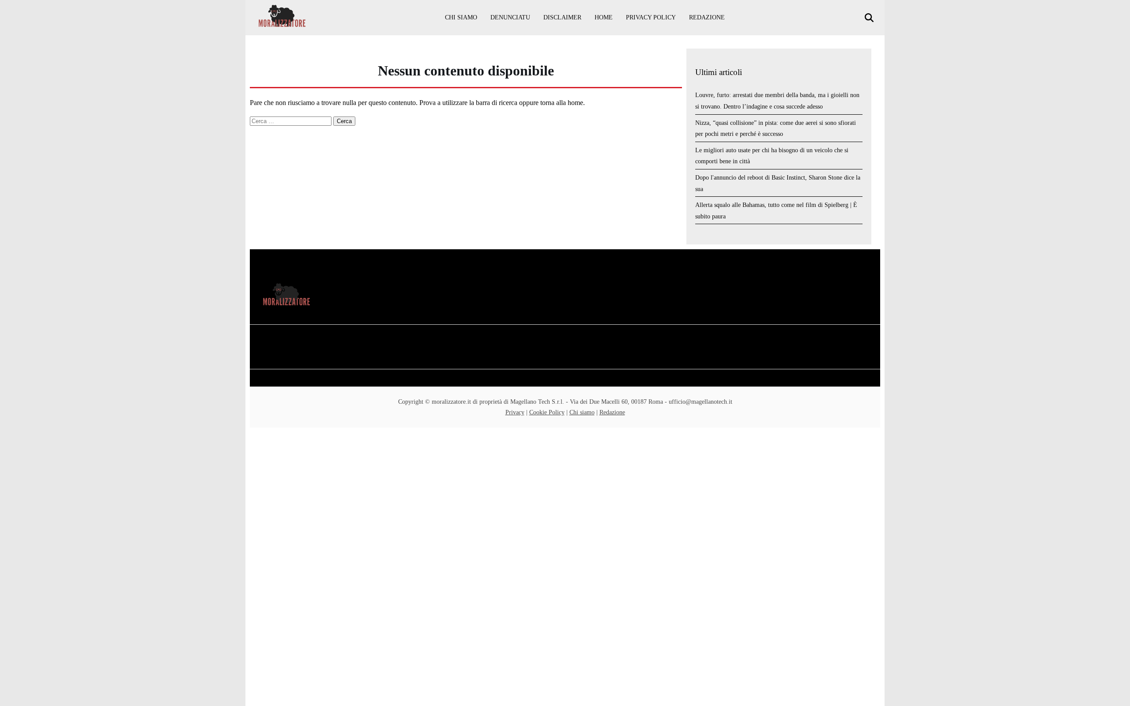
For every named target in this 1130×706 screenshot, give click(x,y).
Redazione (707, 17)
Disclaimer (562, 17)
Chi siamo (461, 17)
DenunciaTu (510, 17)
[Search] (870, 18)
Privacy (514, 412)
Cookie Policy (547, 412)
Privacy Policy (651, 17)
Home (604, 17)
